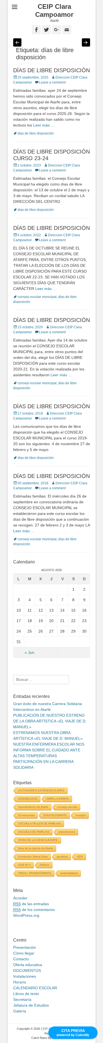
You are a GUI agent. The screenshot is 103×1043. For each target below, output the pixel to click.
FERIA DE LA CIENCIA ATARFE (38, 840)
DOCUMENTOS (27, 970)
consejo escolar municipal (37, 297)
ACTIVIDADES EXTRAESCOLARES (41, 790)
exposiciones (67, 831)
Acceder (20, 898)
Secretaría (22, 999)
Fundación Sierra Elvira (33, 856)
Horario (19, 982)
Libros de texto (26, 993)
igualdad (62, 856)
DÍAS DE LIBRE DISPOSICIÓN (51, 70)
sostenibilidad (69, 873)
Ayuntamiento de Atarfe (33, 806)
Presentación (24, 947)
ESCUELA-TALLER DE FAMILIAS (39, 823)
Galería (19, 1011)
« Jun (29, 652)
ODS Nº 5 (24, 864)
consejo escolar (67, 806)
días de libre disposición (36, 133)
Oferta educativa (27, 965)
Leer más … (44, 125)
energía (81, 815)
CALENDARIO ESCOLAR (35, 988)
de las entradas (31, 904)
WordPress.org (26, 915)
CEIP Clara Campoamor (54, 10)
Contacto (21, 959)
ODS (80, 856)
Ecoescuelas (26, 815)
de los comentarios (34, 909)
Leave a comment (52, 82)
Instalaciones (24, 976)
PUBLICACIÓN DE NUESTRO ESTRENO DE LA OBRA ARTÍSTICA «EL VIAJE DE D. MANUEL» (50, 721)
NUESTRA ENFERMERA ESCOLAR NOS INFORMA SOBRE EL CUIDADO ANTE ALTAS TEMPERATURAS (48, 750)
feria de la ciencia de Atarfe (35, 848)
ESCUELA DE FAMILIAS (33, 831)
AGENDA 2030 (27, 798)
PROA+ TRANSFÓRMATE (34, 873)
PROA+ (44, 864)
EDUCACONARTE (55, 815)
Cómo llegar (23, 953)
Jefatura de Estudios (31, 1005)
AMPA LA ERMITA (57, 798)
